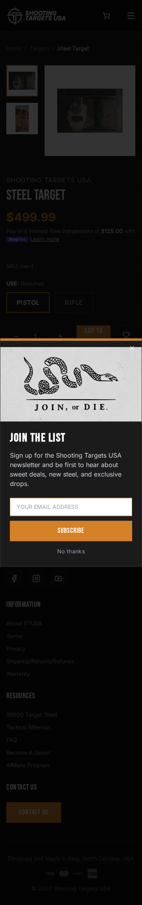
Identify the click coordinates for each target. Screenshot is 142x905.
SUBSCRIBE (71, 531)
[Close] (132, 348)
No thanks (71, 551)
